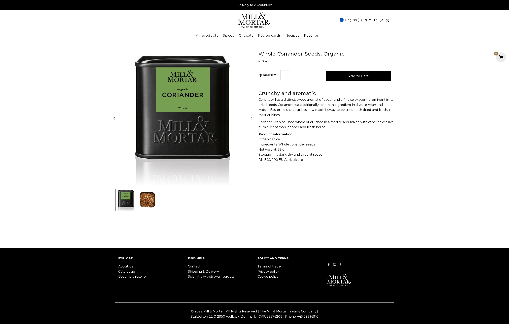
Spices (228, 35)
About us (125, 266)
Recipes (292, 35)
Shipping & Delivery (203, 271)
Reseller (311, 35)
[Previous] (114, 118)
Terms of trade (269, 266)
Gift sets (246, 35)
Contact (194, 266)
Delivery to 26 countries (254, 5)
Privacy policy (268, 271)
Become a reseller (132, 276)
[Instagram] (334, 265)
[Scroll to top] (501, 316)
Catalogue (126, 271)
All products (207, 35)
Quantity (267, 75)
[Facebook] (328, 265)
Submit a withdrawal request (211, 276)
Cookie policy (267, 276)
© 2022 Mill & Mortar (207, 311)
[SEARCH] (375, 20)
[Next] (251, 118)
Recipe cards (269, 35)
